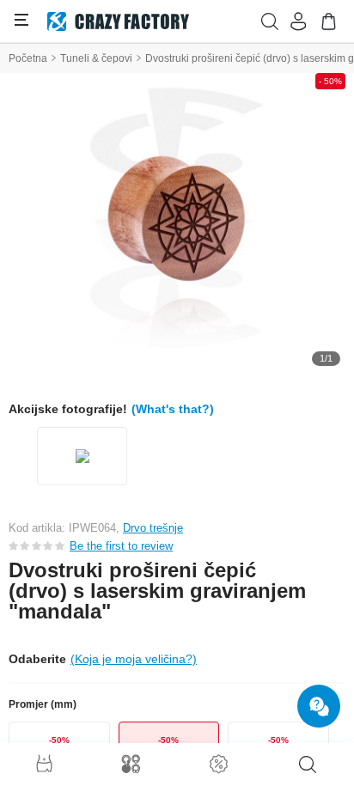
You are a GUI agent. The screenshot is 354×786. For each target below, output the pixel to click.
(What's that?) (172, 409)
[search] (307, 764)
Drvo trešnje (153, 527)
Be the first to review (121, 545)
